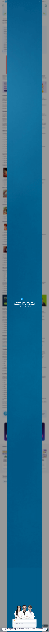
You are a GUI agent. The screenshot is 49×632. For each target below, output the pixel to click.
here (16, 629)
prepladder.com (15, 628)
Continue (24, 625)
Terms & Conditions (39, 628)
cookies (28, 628)
